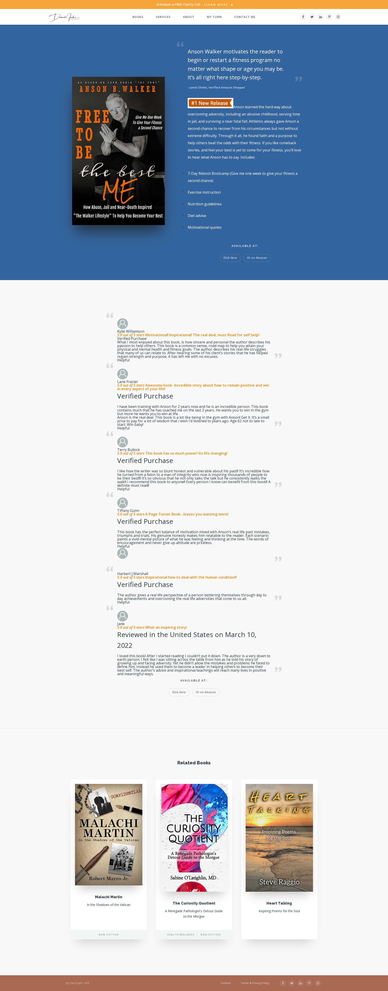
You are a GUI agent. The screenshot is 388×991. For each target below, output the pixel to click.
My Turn (214, 17)
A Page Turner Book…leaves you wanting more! (186, 514)
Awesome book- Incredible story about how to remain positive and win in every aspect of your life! (193, 387)
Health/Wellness (180, 934)
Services (163, 17)
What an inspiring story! (165, 627)
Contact (226, 983)
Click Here (230, 258)
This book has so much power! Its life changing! (185, 453)
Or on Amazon (257, 258)
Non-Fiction (109, 934)
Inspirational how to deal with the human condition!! (190, 577)
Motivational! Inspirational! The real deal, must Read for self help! (201, 334)
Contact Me (245, 17)
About (188, 17)
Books (137, 17)
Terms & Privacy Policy (254, 983)
